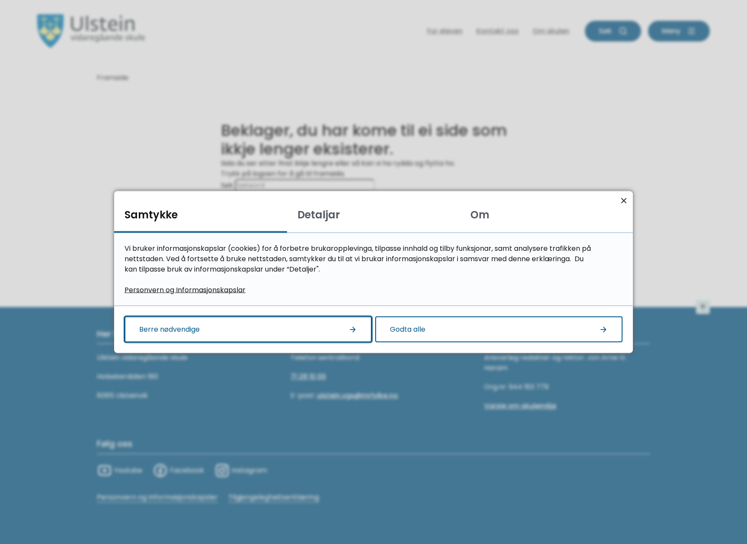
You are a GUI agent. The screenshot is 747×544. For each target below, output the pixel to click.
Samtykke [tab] (151, 215)
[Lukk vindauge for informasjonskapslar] (623, 200)
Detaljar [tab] (318, 215)
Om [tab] (479, 215)
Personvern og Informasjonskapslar (185, 290)
